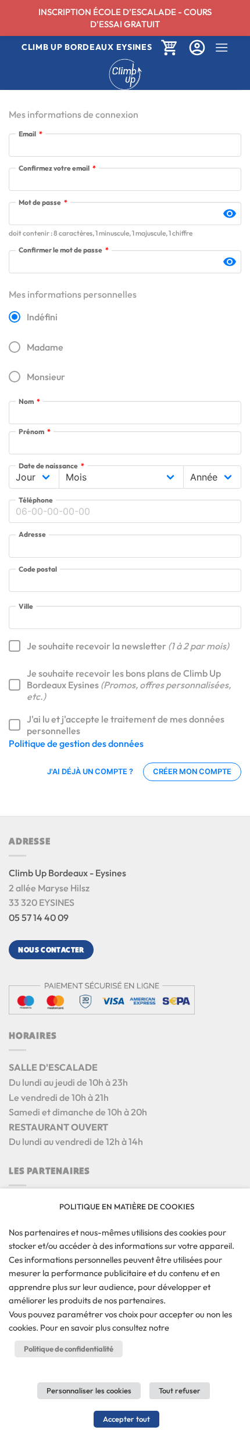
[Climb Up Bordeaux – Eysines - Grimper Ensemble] (125, 74)
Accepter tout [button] (126, 1419)
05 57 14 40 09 (39, 917)
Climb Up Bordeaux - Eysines (67, 873)
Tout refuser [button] (180, 1390)
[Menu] (221, 47)
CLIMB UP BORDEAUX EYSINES (87, 47)
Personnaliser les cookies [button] (89, 1390)
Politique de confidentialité (68, 1348)
